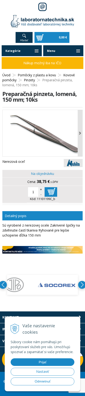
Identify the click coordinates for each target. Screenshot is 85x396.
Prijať (43, 362)
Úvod (6, 75)
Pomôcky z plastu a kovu (37, 75)
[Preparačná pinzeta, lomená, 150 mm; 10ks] (42, 133)
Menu (51, 51)
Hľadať (24, 40)
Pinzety (29, 80)
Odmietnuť (43, 381)
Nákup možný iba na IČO (42, 63)
